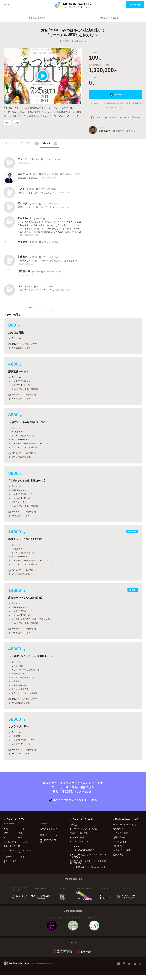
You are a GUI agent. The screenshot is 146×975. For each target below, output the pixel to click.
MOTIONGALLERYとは (124, 824)
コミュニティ (10, 841)
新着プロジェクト (48, 835)
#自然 (7, 122)
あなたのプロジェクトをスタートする (75, 800)
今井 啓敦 (23, 241)
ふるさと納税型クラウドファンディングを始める (88, 855)
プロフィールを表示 (125, 130)
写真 (6, 833)
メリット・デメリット (80, 841)
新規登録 (136, 4)
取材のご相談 (119, 841)
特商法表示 (118, 854)
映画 (6, 828)
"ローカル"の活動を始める (82, 850)
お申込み (74, 824)
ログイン (7, 4)
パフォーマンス (24, 851)
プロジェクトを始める (109, 17)
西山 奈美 (23, 203)
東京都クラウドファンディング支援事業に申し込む (88, 862)
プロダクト (23, 841)
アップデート (29, 143)
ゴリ (20, 286)
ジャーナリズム (10, 862)
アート (21, 828)
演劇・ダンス (81, 41)
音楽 (20, 833)
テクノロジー (10, 850)
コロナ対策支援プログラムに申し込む (88, 867)
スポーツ (8, 856)
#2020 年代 (118, 828)
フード (21, 856)
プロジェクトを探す (37, 17)
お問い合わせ (119, 837)
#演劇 (16, 122)
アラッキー (23, 159)
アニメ (7, 837)
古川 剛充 (23, 173)
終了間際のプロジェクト (48, 840)
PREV (31, 307)
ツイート (112, 117)
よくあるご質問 (120, 833)
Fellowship (74, 845)
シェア (97, 117)
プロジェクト (11, 143)
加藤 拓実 (23, 256)
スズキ (21, 188)
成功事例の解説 (77, 837)
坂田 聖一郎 (24, 271)
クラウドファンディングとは (83, 828)
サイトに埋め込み (131, 117)
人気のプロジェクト (48, 830)
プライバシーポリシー (123, 850)
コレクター (49, 143)
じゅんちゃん (25, 218)
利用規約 (117, 845)
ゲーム (21, 837)
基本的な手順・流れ (79, 833)
